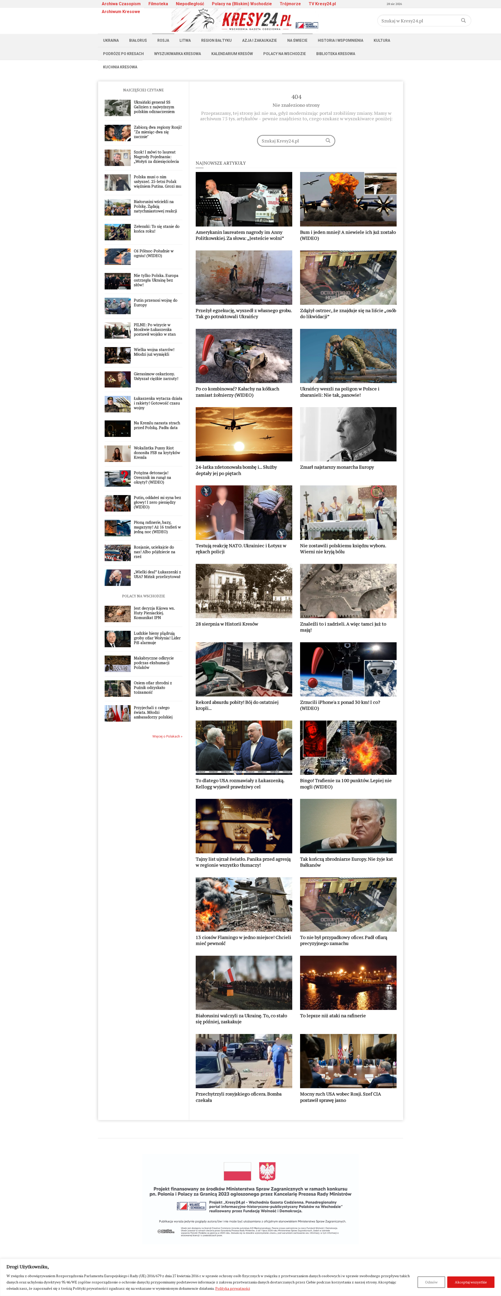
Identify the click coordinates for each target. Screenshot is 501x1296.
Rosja (163, 40)
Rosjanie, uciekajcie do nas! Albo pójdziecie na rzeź (154, 552)
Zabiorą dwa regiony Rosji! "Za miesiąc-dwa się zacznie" (158, 132)
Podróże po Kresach (123, 54)
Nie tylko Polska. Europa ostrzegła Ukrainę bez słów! (156, 280)
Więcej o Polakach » (167, 736)
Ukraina (111, 40)
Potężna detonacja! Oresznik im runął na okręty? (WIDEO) (152, 477)
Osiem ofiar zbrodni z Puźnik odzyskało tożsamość (153, 687)
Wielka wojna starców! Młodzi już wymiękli (154, 351)
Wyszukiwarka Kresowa (177, 54)
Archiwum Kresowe (121, 11)
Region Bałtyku (216, 40)
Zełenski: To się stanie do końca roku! (157, 228)
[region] (250, 1277)
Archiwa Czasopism (121, 3)
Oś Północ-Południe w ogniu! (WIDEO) (154, 253)
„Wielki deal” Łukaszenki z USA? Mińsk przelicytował (157, 574)
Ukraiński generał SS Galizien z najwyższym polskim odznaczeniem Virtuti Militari (154, 109)
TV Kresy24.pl (322, 3)
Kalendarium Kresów (232, 54)
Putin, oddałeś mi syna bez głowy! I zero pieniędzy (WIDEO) (157, 502)
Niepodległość (190, 3)
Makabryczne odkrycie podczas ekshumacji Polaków (154, 663)
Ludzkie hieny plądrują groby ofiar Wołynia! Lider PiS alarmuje (157, 638)
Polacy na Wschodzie (284, 54)
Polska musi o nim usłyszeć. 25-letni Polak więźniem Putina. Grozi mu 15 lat (157, 183)
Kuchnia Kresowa (120, 67)
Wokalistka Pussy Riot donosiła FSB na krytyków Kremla (157, 452)
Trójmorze (290, 3)
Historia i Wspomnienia (340, 40)
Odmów (431, 1282)
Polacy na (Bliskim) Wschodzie (242, 3)
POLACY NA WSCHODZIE (143, 596)
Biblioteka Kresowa (335, 54)
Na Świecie (297, 40)
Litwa (185, 40)
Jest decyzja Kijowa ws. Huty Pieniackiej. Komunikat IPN (154, 613)
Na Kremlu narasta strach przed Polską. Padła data (157, 425)
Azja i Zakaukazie (259, 40)
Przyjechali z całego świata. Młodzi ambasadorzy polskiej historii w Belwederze (153, 714)
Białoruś (138, 40)
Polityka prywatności (232, 1288)
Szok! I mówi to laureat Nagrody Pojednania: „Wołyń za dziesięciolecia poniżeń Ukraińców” (156, 159)
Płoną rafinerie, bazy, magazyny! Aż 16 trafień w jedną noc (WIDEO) (157, 527)
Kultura (382, 40)
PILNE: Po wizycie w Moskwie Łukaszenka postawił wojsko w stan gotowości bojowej (155, 331)
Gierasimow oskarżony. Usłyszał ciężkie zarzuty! (156, 376)
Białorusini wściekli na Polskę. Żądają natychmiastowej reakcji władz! (155, 208)
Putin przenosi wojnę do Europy (155, 302)
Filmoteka (158, 3)
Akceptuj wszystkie (471, 1282)
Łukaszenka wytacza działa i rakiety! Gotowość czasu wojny (158, 403)
